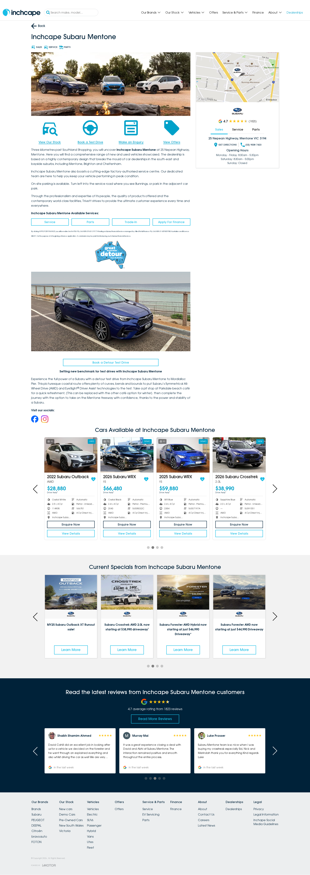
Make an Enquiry (131, 142)
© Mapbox (271, 99)
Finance (258, 12)
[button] (80, 750)
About (273, 12)
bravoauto (39, 836)
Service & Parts (232, 12)
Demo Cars (67, 814)
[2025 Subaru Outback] (183, 455)
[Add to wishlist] (92, 479)
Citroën (36, 831)
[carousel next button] (274, 488)
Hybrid (91, 831)
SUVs (90, 820)
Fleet (90, 847)
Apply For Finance (171, 222)
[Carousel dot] (148, 547)
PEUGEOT (38, 820)
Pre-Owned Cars (71, 820)
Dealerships (295, 12)
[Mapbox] (206, 99)
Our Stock (172, 12)
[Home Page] (21, 12)
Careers (203, 820)
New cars (65, 809)
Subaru (36, 814)
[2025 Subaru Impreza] (70, 455)
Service (49, 222)
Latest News (206, 825)
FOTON (36, 842)
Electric (92, 814)
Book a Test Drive (90, 142)
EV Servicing (150, 814)
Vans (90, 836)
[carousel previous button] (35, 488)
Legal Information (266, 814)
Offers (213, 12)
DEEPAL (36, 825)
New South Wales (71, 825)
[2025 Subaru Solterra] (126, 455)
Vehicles (194, 12)
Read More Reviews (155, 719)
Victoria (64, 831)
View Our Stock (50, 142)
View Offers (171, 142)
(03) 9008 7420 (253, 144)
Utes (90, 842)
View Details (71, 533)
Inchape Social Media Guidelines (266, 822)
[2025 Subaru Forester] (239, 455)
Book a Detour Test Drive (110, 362)
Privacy (259, 809)
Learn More (71, 650)
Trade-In (131, 222)
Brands (36, 809)
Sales (219, 129)
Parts (90, 222)
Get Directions (227, 144)
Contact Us (206, 814)
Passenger (94, 825)
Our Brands (148, 12)
